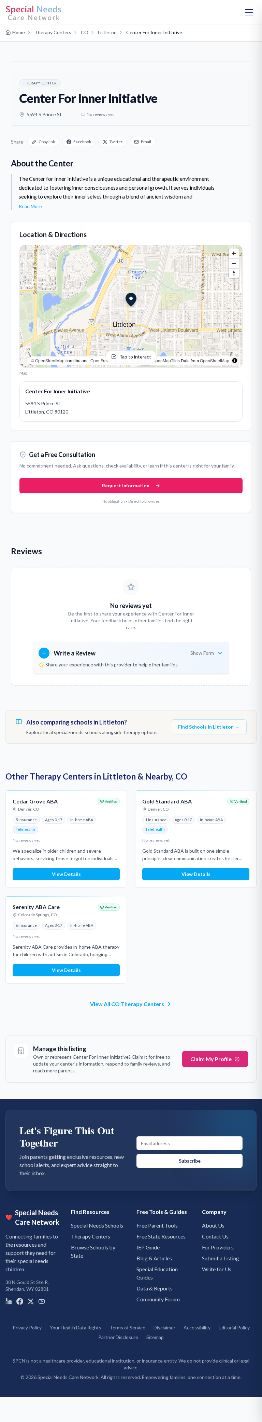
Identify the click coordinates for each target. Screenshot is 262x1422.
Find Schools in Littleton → (208, 727)
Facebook (82, 141)
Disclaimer (164, 1327)
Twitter (116, 141)
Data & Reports (154, 1288)
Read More (30, 206)
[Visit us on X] (30, 1301)
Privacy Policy (27, 1327)
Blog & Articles (154, 1258)
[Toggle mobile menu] (249, 12)
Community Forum (158, 1299)
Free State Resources (161, 1236)
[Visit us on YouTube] (41, 1301)
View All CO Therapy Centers (127, 1004)
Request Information (125, 485)
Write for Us (216, 1269)
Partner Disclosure (118, 1337)
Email (146, 141)
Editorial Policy (234, 1327)
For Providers (218, 1247)
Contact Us (215, 1236)
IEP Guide (148, 1247)
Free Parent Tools (157, 1225)
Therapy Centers (90, 1236)
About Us (213, 1225)
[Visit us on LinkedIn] (8, 1301)
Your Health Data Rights (75, 1327)
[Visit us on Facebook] (19, 1301)
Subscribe (190, 1161)
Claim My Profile (211, 1059)
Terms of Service (127, 1327)
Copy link (47, 141)
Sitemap (155, 1337)
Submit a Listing (220, 1258)
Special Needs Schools (97, 1225)
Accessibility (197, 1327)
